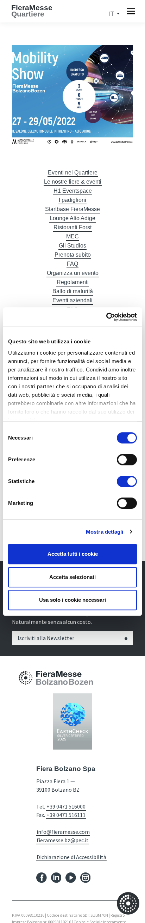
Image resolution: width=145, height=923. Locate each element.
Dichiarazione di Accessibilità (71, 857)
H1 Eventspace (72, 191)
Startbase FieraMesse (72, 209)
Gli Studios (72, 246)
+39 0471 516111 (66, 814)
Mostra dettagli (105, 532)
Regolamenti (73, 282)
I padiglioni (72, 200)
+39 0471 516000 (66, 806)
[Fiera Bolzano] (26, 677)
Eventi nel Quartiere (72, 173)
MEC (72, 236)
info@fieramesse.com (63, 831)
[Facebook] (41, 877)
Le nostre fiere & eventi (72, 182)
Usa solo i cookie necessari (72, 600)
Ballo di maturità (72, 291)
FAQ (72, 264)
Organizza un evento (73, 273)
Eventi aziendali (72, 300)
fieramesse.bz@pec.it (63, 840)
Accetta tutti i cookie (73, 554)
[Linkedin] (56, 877)
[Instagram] (85, 877)
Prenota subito (73, 255)
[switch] (127, 459)
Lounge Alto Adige (72, 218)
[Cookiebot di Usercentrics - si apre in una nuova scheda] (106, 317)
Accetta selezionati (72, 577)
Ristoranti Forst (72, 227)
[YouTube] (70, 877)
